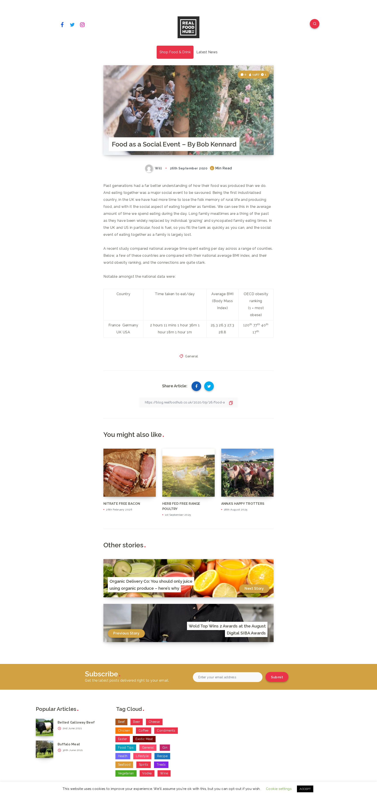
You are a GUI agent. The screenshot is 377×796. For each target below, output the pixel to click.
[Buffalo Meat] (44, 749)
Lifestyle (142, 756)
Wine (164, 773)
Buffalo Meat (69, 744)
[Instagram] (82, 24)
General (191, 356)
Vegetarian (126, 773)
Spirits (143, 764)
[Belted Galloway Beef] (44, 727)
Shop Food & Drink (175, 52)
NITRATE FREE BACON (121, 504)
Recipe (162, 756)
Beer (136, 722)
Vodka (147, 773)
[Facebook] (62, 24)
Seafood (124, 764)
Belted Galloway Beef (76, 722)
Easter (122, 739)
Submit (277, 677)
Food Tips (126, 747)
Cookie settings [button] (279, 789)
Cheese (154, 722)
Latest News (207, 52)
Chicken (124, 730)
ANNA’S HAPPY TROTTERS (242, 504)
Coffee (144, 730)
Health (123, 756)
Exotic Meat (144, 739)
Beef (121, 722)
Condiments (166, 730)
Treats (161, 764)
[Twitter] (72, 24)
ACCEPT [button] (305, 789)
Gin (165, 747)
